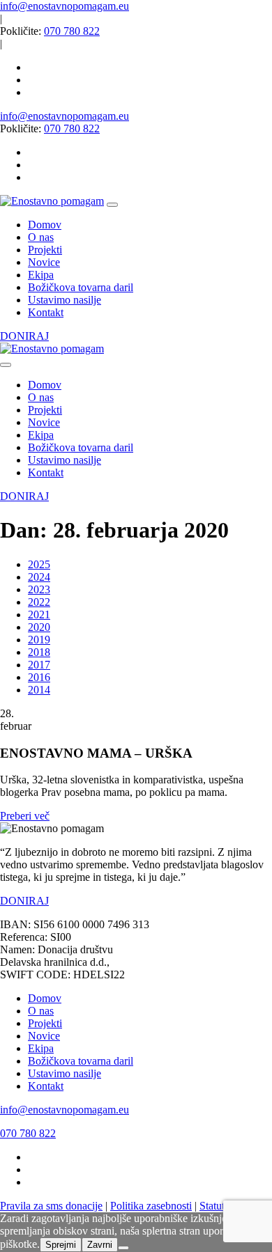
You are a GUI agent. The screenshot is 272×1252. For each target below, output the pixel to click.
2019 (39, 639)
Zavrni (99, 1244)
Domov (44, 998)
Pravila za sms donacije (51, 1206)
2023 (39, 589)
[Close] (5, 365)
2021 (39, 614)
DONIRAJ (24, 336)
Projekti (45, 1023)
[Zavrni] (123, 1248)
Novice (44, 1036)
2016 (39, 677)
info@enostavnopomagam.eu (64, 6)
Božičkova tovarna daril (80, 1061)
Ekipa (41, 1048)
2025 (39, 564)
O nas (41, 1011)
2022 (39, 602)
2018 (39, 652)
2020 (39, 627)
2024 (39, 577)
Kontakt (45, 1086)
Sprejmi (60, 1244)
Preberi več (25, 816)
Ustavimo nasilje (64, 1073)
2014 (39, 690)
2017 (39, 665)
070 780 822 (72, 31)
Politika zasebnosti (151, 1206)
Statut (212, 1206)
